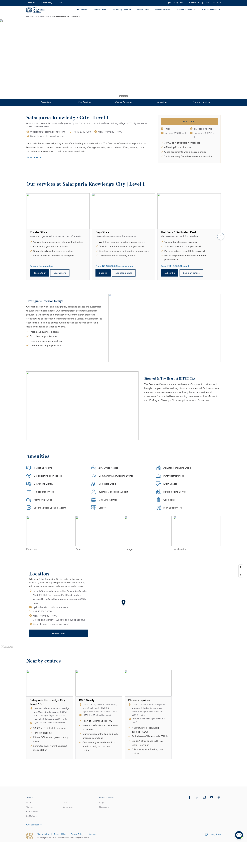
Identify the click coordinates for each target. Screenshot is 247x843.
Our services (32, 825)
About (29, 802)
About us (30, 3)
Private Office (143, 10)
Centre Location (201, 102)
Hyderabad (44, 16)
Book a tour (189, 122)
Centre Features (123, 102)
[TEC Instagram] (204, 797)
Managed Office (162, 10)
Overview (46, 102)
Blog (101, 802)
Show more (32, 157)
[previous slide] (11, 59)
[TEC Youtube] (211, 797)
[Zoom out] (241, 571)
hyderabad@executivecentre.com (47, 132)
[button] (124, 603)
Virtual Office (100, 10)
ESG (61, 3)
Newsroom (104, 807)
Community (46, 3)
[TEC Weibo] (219, 797)
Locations (84, 10)
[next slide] (235, 59)
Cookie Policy (77, 834)
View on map (58, 633)
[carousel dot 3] (125, 96)
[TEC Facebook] (189, 797)
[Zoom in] (241, 567)
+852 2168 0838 (213, 3)
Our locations (31, 16)
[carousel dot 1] (120, 96)
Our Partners (32, 811)
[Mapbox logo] (7, 646)
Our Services (84, 102)
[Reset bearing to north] (241, 575)
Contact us (194, 3)
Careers (29, 807)
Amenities (162, 102)
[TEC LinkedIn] (197, 797)
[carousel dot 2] (122, 96)
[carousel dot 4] (127, 96)
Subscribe (170, 273)
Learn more (60, 273)
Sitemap (92, 834)
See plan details (123, 273)
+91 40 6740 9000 (81, 132)
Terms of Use (60, 834)
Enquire (103, 273)
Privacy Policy (43, 834)
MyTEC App (31, 816)
